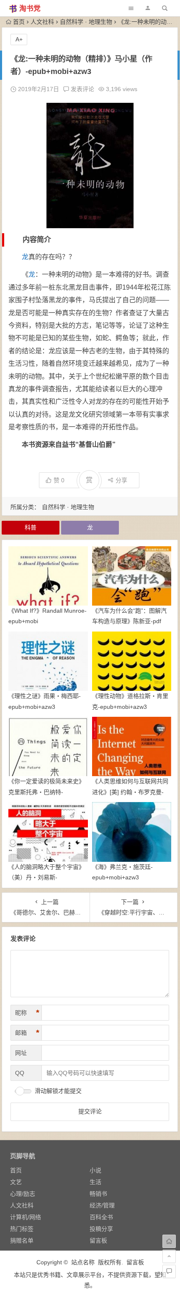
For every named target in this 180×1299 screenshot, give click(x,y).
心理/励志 (22, 1193)
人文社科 (42, 21)
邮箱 (27, 1032)
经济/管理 (102, 1205)
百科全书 (101, 1217)
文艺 (16, 1182)
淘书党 (30, 9)
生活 (95, 1182)
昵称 (27, 1012)
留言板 (98, 1240)
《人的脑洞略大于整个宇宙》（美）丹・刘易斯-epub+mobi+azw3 (46, 877)
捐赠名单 (21, 1240)
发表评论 (81, 89)
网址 (21, 1052)
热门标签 (21, 1228)
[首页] (169, 1241)
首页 (19, 21)
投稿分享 (101, 1228)
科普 (30, 527)
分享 (121, 480)
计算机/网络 (25, 1217)
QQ (19, 1073)
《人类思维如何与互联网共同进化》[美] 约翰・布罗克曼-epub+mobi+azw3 (130, 791)
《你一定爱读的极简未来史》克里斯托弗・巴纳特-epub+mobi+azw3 (46, 791)
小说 (95, 1170)
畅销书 (98, 1193)
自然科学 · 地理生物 (86, 21)
